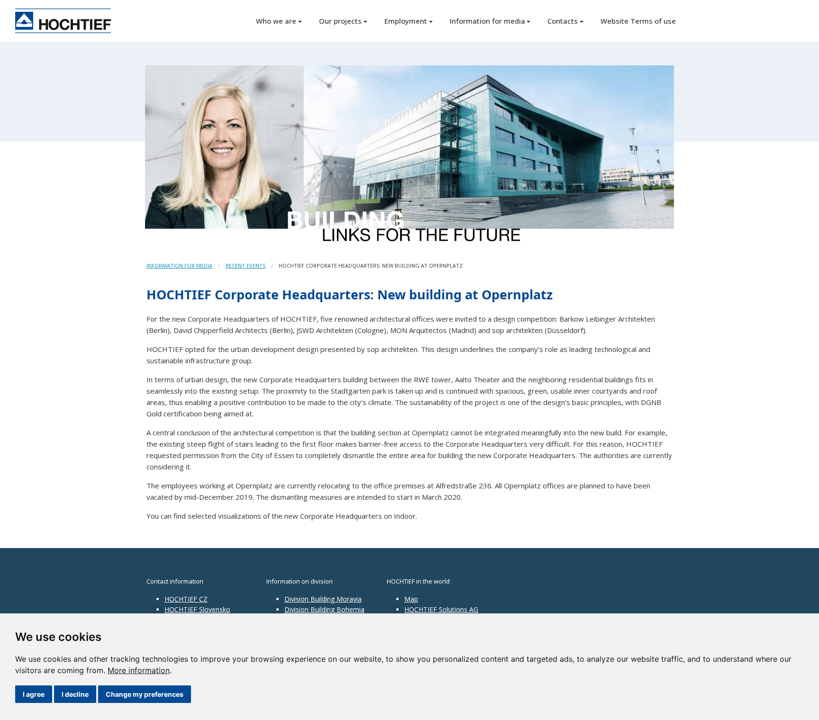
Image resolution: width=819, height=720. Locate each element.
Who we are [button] (276, 21)
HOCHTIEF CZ (186, 598)
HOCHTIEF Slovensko (197, 609)
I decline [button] (75, 694)
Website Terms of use (638, 21)
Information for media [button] (487, 21)
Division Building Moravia (323, 598)
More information (139, 670)
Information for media (179, 265)
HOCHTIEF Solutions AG (441, 609)
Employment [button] (405, 21)
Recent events (245, 265)
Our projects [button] (340, 21)
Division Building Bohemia (324, 609)
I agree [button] (34, 694)
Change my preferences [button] (144, 694)
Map (411, 598)
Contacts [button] (562, 21)
